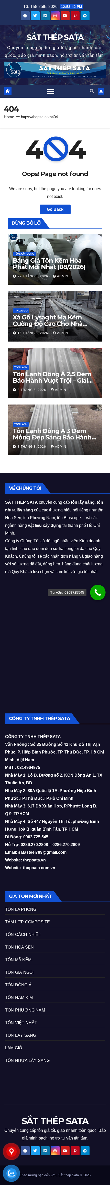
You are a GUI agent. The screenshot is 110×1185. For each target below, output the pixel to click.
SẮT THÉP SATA (55, 37)
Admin (62, 276)
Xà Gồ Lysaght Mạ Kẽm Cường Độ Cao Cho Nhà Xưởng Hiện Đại (48, 324)
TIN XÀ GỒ (21, 310)
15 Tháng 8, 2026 (33, 333)
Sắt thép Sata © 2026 (74, 1175)
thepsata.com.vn (39, 868)
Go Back (55, 209)
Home (9, 117)
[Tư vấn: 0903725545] (98, 592)
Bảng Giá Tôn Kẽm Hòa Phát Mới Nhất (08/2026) (49, 264)
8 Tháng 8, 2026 (32, 390)
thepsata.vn (34, 860)
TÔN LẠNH (20, 367)
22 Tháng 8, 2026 (33, 276)
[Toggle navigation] (51, 91)
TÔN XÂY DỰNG (24, 253)
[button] (92, 91)
